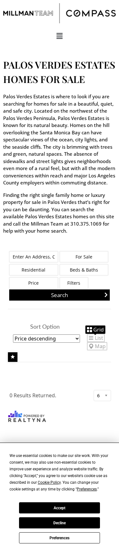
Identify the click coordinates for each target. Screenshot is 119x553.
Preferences (59, 538)
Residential (33, 270)
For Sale (84, 257)
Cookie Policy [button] (49, 482)
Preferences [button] (87, 489)
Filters (73, 283)
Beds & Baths (84, 270)
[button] (59, 36)
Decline (59, 523)
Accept (59, 508)
